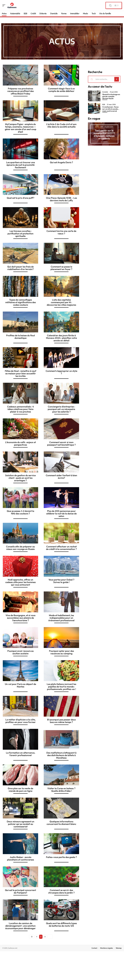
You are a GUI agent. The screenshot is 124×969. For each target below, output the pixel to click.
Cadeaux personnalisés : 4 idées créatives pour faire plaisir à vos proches (20, 409)
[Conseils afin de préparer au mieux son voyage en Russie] (20, 533)
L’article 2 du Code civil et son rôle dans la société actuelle (61, 125)
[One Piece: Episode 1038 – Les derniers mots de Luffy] (61, 184)
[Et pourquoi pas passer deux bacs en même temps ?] (61, 706)
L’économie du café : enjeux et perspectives (20, 443)
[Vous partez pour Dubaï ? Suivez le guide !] (61, 566)
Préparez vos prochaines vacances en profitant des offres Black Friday (20, 91)
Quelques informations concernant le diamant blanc (61, 822)
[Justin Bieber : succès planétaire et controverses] (20, 843)
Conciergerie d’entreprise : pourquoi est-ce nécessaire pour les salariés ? (61, 409)
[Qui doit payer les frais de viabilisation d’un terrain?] (20, 253)
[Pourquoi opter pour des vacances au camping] (61, 637)
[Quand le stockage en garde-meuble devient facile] (94, 95)
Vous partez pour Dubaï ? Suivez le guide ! (61, 581)
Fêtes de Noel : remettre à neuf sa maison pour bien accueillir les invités (20, 373)
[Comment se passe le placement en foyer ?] (61, 253)
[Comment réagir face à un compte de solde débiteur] (61, 75)
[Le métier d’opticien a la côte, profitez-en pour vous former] (20, 706)
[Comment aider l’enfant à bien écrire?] (61, 462)
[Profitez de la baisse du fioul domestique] (20, 322)
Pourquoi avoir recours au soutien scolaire (20, 652)
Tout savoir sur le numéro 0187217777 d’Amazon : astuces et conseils (104, 134)
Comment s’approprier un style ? (61, 372)
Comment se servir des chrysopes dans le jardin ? (61, 891)
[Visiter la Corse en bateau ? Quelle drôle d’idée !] (61, 775)
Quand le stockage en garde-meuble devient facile (111, 96)
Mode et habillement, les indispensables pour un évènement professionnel (61, 618)
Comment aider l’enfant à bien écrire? (61, 476)
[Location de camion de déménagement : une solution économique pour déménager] (20, 910)
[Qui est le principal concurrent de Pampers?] (20, 877)
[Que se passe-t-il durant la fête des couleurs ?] (20, 497)
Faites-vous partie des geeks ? (61, 857)
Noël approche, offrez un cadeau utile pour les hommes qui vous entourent (20, 582)
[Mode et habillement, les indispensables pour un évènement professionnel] (61, 602)
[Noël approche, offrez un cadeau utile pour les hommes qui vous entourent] (20, 566)
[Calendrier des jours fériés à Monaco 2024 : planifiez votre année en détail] (61, 322)
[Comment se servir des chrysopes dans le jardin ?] (61, 877)
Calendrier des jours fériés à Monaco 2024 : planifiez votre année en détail (61, 338)
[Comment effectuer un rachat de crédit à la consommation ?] (61, 533)
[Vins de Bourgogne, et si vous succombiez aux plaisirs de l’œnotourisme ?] (20, 602)
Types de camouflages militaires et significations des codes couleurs (20, 302)
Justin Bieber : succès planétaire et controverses (20, 858)
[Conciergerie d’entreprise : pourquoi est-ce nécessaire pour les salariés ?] (61, 393)
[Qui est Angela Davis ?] (61, 149)
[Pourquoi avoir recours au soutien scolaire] (20, 637)
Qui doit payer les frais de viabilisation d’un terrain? (20, 268)
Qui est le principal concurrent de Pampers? (20, 891)
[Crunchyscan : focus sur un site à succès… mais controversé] (94, 108)
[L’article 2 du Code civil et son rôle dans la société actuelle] (61, 111)
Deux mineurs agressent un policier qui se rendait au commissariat (20, 824)
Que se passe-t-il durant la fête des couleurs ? (20, 512)
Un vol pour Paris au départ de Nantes (20, 685)
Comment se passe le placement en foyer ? (61, 268)
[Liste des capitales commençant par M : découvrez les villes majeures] (61, 286)
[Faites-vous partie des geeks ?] (61, 843)
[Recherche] (110, 5)
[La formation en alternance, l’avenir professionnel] (20, 739)
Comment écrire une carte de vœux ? (61, 232)
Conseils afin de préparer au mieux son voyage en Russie (20, 547)
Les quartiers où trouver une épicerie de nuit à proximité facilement (20, 165)
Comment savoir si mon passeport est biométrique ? (61, 443)
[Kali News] (12, 5)
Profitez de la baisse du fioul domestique (20, 336)
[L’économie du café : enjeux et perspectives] (20, 429)
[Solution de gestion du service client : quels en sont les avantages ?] (20, 462)
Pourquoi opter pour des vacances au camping (61, 652)
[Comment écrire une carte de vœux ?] (61, 217)
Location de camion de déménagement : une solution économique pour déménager (20, 926)
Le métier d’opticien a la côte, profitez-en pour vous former (20, 721)
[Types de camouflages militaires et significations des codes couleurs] (20, 286)
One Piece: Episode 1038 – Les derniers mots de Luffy (61, 199)
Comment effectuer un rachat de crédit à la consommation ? (61, 547)
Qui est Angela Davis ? (61, 162)
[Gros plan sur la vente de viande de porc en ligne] (20, 775)
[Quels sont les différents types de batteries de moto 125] (61, 910)
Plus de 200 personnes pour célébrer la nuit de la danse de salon (61, 513)
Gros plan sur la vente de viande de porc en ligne (20, 789)
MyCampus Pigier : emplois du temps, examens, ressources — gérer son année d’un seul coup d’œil (20, 128)
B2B (103, 104)
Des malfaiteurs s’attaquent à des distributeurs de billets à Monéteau (61, 755)
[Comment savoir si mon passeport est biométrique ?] (61, 429)
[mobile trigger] (4, 5)
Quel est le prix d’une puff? (20, 197)
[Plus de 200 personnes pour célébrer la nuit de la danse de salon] (61, 497)
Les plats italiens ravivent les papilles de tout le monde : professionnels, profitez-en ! (61, 687)
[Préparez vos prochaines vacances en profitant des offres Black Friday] (20, 75)
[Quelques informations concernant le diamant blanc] (61, 808)
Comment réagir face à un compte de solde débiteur (61, 89)
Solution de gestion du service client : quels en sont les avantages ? (20, 478)
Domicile (105, 92)
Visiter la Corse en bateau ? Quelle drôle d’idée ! (61, 789)
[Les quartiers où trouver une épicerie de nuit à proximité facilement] (20, 149)
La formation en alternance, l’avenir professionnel (20, 754)
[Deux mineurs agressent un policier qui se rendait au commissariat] (20, 808)
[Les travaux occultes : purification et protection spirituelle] (20, 217)
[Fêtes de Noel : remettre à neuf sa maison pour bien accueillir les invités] (20, 357)
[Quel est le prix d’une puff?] (20, 184)
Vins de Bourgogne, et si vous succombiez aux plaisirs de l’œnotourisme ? (20, 618)
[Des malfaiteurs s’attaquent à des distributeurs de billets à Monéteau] (61, 739)
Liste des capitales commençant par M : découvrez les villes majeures (61, 302)
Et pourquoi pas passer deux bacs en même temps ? (61, 721)
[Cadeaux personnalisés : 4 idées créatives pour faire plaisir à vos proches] (20, 393)
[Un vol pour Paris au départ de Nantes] (20, 670)
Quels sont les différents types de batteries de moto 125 (61, 924)
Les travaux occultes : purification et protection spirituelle (20, 233)
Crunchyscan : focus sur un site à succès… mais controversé (110, 109)
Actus (62, 41)
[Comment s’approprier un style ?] (61, 357)
